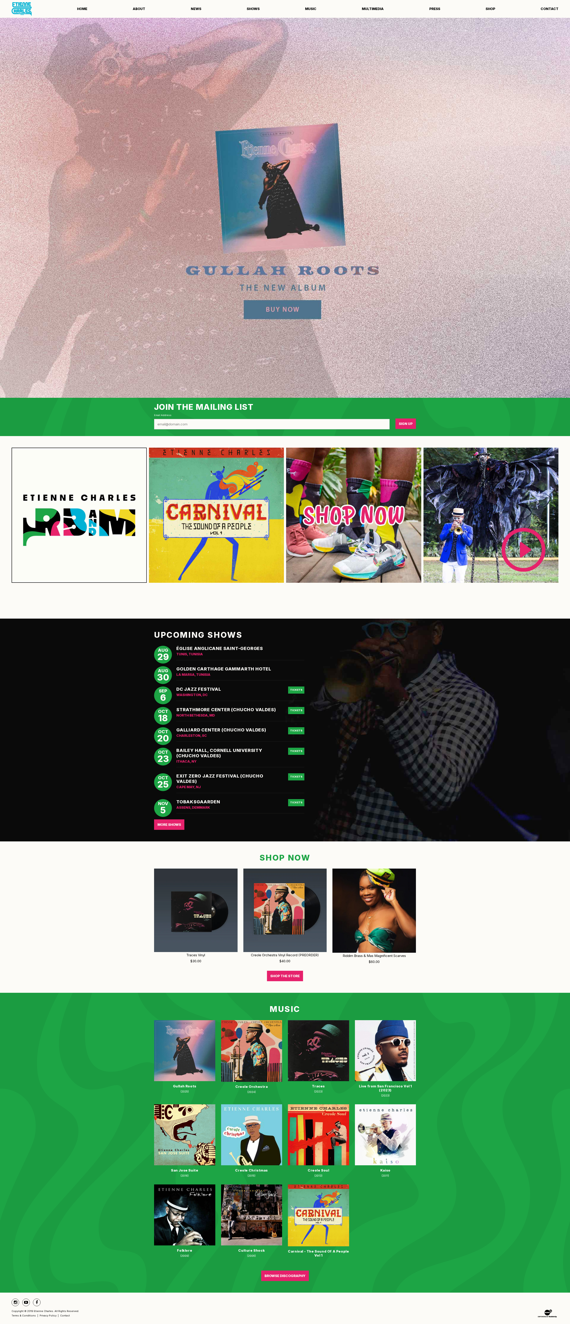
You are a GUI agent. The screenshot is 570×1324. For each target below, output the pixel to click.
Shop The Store (285, 976)
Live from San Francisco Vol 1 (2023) (385, 1088)
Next (556, 208)
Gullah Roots (184, 1086)
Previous (14, 208)
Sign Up (406, 424)
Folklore (184, 1250)
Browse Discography (285, 1276)
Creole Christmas (251, 1170)
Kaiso (385, 1170)
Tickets (296, 689)
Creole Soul (318, 1170)
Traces (318, 1086)
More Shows (169, 824)
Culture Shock (251, 1250)
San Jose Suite (184, 1170)
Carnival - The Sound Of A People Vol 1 (318, 1253)
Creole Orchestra (251, 1086)
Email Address (162, 415)
